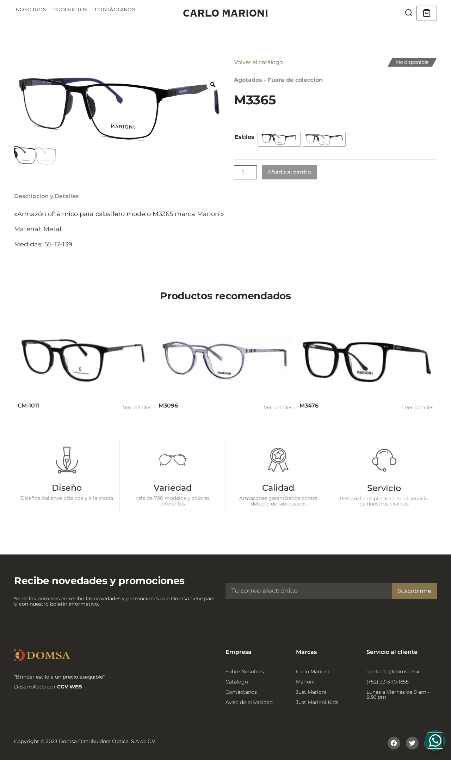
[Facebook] (394, 743)
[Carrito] (426, 13)
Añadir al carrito (289, 172)
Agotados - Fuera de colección (278, 79)
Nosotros (31, 9)
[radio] (279, 139)
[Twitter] (412, 743)
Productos (70, 9)
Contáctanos (115, 9)
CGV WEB (69, 687)
